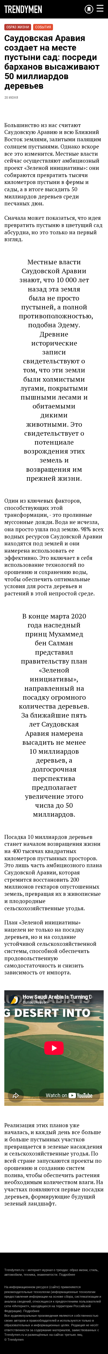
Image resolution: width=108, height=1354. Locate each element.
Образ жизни (17, 27)
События (43, 27)
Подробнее (67, 1274)
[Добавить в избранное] (89, 9)
